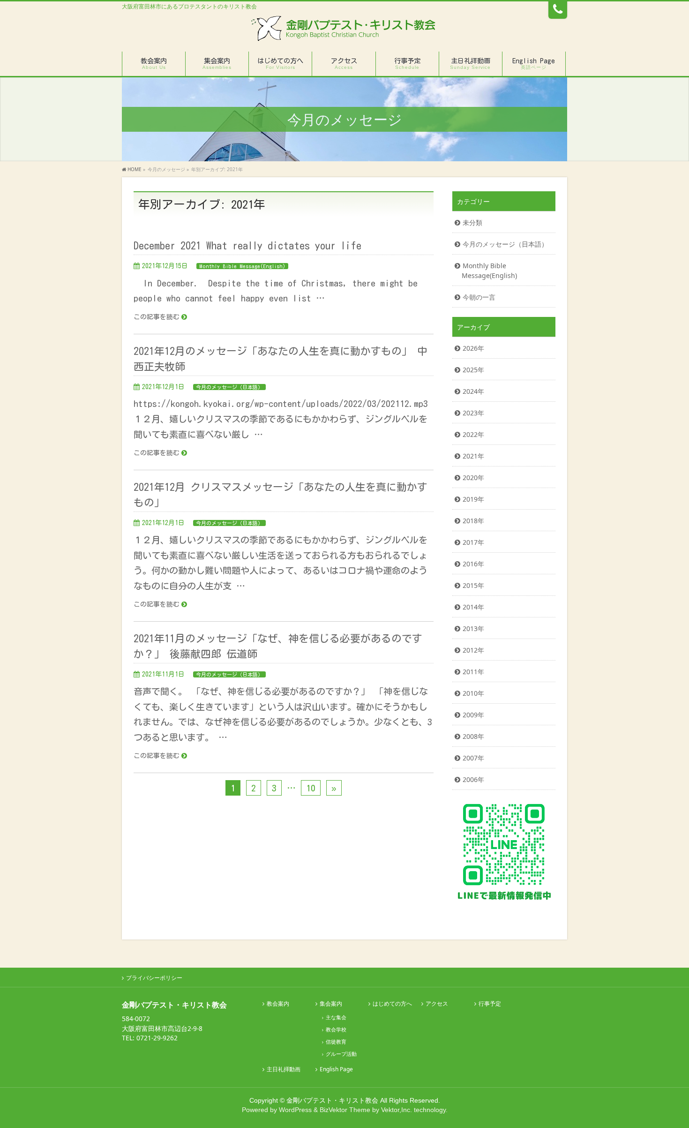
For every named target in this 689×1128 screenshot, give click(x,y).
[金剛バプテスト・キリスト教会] (344, 31)
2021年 (473, 455)
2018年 (473, 520)
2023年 (473, 412)
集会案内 (331, 1004)
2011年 (473, 671)
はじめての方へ (392, 1004)
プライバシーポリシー (154, 978)
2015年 (473, 585)
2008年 (473, 736)
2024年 (473, 391)
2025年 (473, 369)
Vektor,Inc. (396, 1109)
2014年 (473, 606)
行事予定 (490, 1004)
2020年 (473, 477)
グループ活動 (341, 1053)
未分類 (472, 222)
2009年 (473, 714)
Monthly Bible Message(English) (242, 266)
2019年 (473, 499)
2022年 (473, 434)
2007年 (473, 757)
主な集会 (336, 1017)
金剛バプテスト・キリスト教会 (332, 1100)
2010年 (473, 693)
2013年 (473, 628)
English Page (336, 1069)
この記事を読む (157, 317)
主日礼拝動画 (283, 1069)
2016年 (473, 563)
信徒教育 (336, 1041)
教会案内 (278, 1004)
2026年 (473, 348)
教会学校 (336, 1029)
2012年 (473, 650)
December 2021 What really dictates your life (247, 246)
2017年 (473, 542)
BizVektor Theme (345, 1109)
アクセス (437, 1004)
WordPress (295, 1109)
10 (310, 787)
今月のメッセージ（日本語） (229, 387)
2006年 (473, 779)
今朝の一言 (479, 297)
